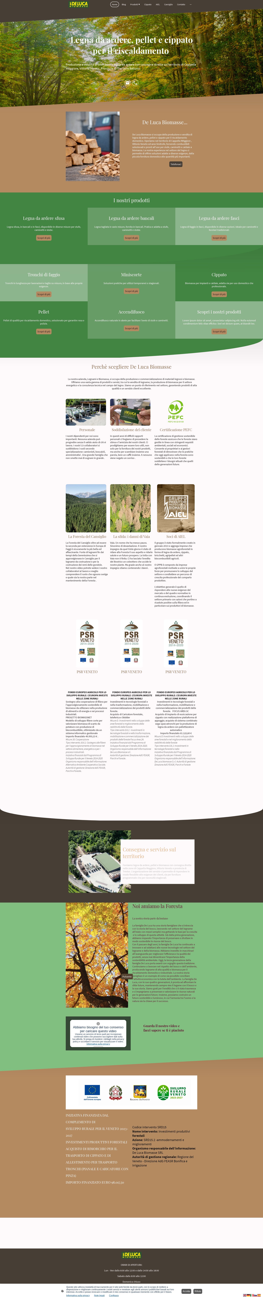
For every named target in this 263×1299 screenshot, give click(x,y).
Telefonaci (176, 164)
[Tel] (135, 83)
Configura (114, 1295)
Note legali (99, 1295)
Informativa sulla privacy (98, 1044)
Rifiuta (198, 1291)
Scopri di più (43, 237)
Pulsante (127, 976)
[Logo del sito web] (78, 4)
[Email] (127, 83)
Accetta (186, 1291)
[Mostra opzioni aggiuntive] (190, 4)
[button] (245, 1295)
